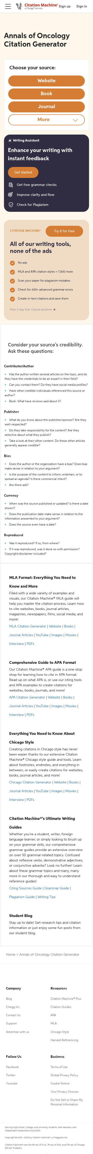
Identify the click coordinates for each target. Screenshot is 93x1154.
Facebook (12, 1067)
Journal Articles (21, 635)
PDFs (30, 644)
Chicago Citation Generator (30, 782)
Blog (9, 999)
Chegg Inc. (13, 1007)
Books (68, 626)
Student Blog (20, 916)
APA (53, 1015)
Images (56, 635)
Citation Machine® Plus (66, 999)
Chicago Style (60, 1032)
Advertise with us (17, 1032)
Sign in (81, 6)
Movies (70, 635)
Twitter (10, 1075)
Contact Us (13, 1015)
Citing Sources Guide (25, 888)
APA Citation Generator (27, 697)
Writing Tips (46, 897)
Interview (16, 644)
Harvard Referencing (64, 1040)
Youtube (11, 1083)
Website (55, 626)
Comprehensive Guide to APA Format (42, 663)
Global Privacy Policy (64, 1075)
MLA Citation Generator (27, 626)
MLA (54, 1023)
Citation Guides (61, 1007)
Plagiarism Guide (22, 897)
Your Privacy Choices (64, 1091)
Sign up (64, 6)
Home (10, 954)
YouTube (42, 635)
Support (11, 1023)
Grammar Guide (56, 888)
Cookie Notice (60, 1083)
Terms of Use (59, 1067)
